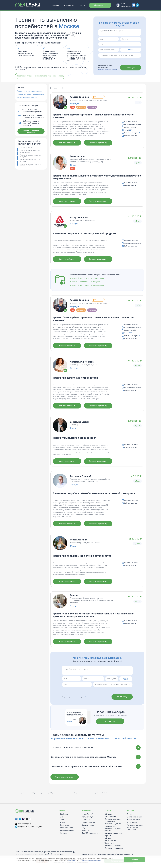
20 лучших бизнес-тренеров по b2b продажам (86, 278)
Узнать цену (130, 68)
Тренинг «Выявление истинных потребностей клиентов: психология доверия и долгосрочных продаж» (93, 615)
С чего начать (87, 820)
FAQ (83, 828)
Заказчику (55, 5)
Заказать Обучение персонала (31, 131)
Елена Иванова (77, 156)
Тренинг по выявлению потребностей (75, 377)
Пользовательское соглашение (107, 69)
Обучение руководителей (110, 815)
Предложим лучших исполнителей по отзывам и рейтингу (40, 76)
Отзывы (62, 822)
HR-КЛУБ (130, 810)
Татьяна (74, 595)
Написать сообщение (67, 143)
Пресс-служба (65, 825)
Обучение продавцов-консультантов (113, 825)
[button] (56, 88)
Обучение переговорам (114, 848)
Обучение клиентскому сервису (113, 834)
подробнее (71, 860)
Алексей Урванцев (79, 97)
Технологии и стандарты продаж (29, 91)
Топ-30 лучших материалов (132, 829)
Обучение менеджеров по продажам (113, 820)
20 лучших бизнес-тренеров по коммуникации (86, 285)
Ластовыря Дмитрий (80, 476)
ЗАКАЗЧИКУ (86, 810)
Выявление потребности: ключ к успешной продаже (84, 233)
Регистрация (126, 6)
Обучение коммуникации (110, 839)
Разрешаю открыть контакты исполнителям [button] (117, 55)
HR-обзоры (64, 814)
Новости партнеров (67, 830)
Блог (61, 817)
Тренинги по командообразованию (113, 844)
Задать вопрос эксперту (65, 777)
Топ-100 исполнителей (90, 833)
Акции (62, 820)
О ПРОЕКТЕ (64, 810)
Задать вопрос (110, 721)
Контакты (63, 833)
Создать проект (88, 825)
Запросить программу (98, 143)
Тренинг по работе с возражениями (30, 94)
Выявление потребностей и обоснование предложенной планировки (94, 493)
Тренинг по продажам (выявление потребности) (82, 555)
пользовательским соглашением (91, 860)
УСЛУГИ (108, 810)
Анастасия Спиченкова (82, 362)
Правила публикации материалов (120, 854)
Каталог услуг (87, 817)
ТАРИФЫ (85, 830)
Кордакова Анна (78, 539)
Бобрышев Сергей (79, 422)
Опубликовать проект (100, 5)
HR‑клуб (82, 5)
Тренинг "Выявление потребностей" (74, 437)
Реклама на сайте (66, 828)
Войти (123, 4)
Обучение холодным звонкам (113, 830)
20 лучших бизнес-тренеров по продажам (84, 282)
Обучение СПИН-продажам (27, 97)
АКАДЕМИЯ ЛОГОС (79, 217)
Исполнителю (69, 5)
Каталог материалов (134, 825)
